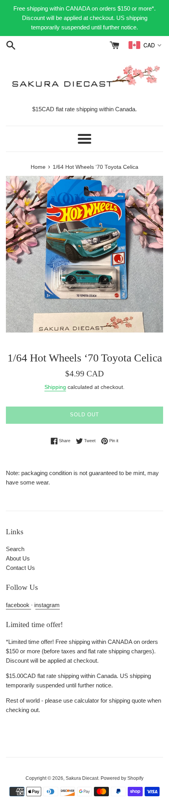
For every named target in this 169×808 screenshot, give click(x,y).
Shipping (55, 387)
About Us (18, 558)
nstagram (47, 605)
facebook (18, 605)
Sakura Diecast (82, 778)
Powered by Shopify (122, 778)
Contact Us (20, 567)
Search (15, 549)
